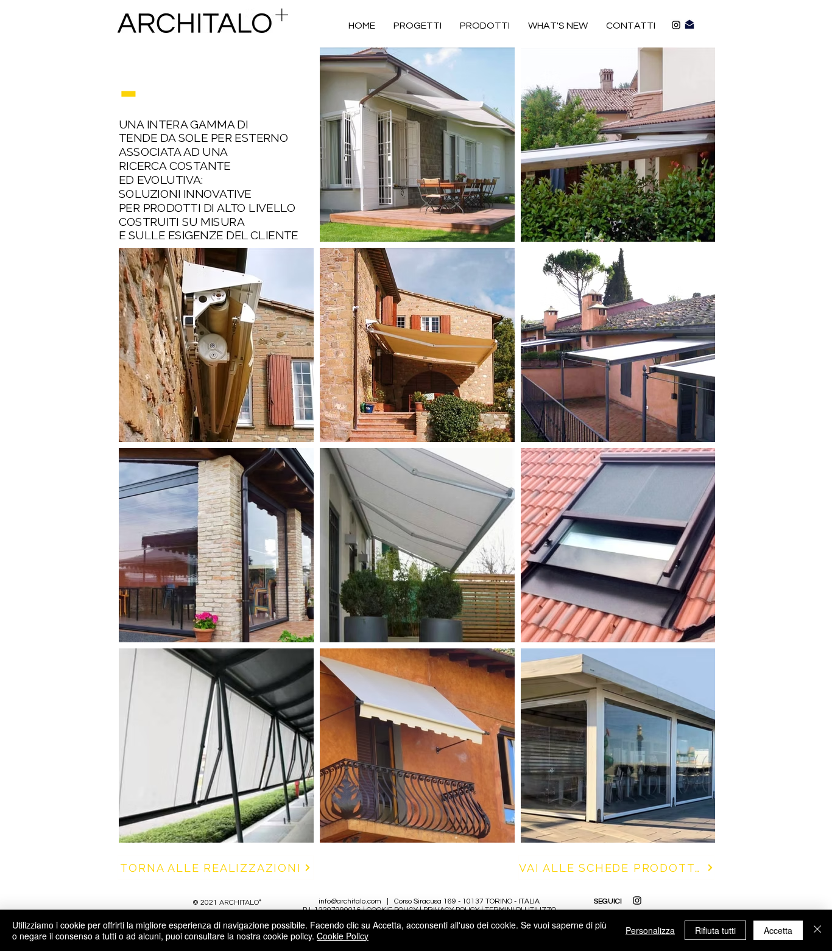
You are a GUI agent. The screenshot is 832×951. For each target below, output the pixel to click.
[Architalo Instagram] (676, 24)
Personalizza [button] (650, 930)
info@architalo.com (350, 901)
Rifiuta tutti (715, 930)
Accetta (778, 930)
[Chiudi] (817, 930)
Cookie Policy (342, 936)
